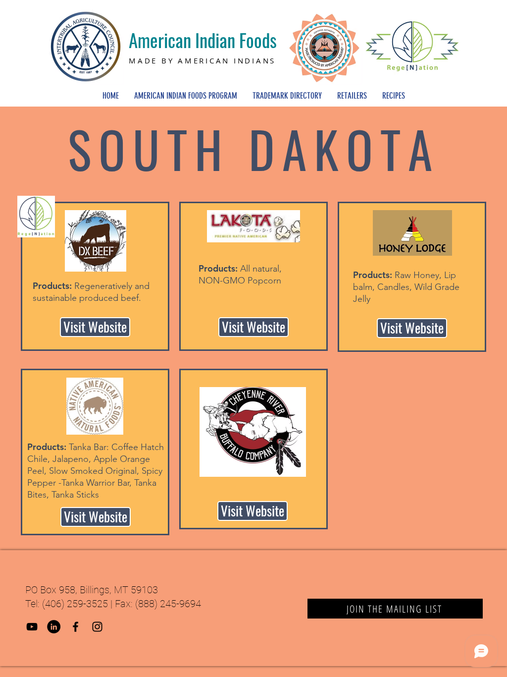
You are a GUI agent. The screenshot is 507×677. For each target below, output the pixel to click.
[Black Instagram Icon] (97, 626)
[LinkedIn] (53, 626)
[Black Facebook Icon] (75, 626)
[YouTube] (32, 626)
